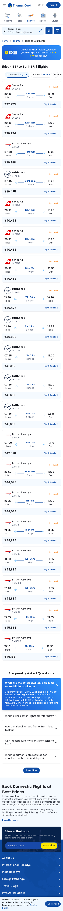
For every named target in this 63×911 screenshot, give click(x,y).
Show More (31, 770)
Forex (19, 20)
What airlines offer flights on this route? (29, 716)
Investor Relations (13, 893)
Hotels (43, 20)
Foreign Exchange (13, 879)
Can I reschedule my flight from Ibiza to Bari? (29, 742)
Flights (30, 20)
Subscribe (49, 845)
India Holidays (11, 872)
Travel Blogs (10, 886)
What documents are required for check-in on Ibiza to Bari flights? (26, 756)
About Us (8, 858)
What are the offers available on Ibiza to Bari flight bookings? (29, 684)
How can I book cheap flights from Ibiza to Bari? (29, 728)
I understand (53, 904)
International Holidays (16, 865)
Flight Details (50, 104)
